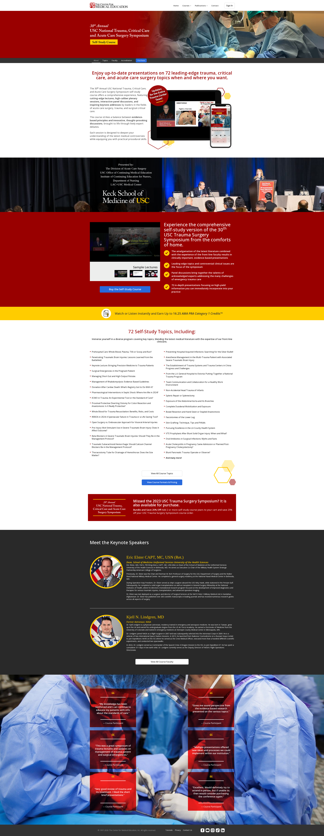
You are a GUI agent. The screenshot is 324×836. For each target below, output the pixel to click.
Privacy (178, 830)
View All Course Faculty (162, 661)
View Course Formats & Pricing (162, 482)
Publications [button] (200, 5)
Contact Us (187, 830)
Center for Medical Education (109, 5)
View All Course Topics (162, 473)
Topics (105, 60)
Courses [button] (186, 5)
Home (176, 5)
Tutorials (169, 830)
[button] (125, 242)
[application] (125, 242)
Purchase (141, 60)
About (96, 60)
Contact (215, 5)
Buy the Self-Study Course (125, 289)
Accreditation (126, 60)
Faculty (114, 60)
